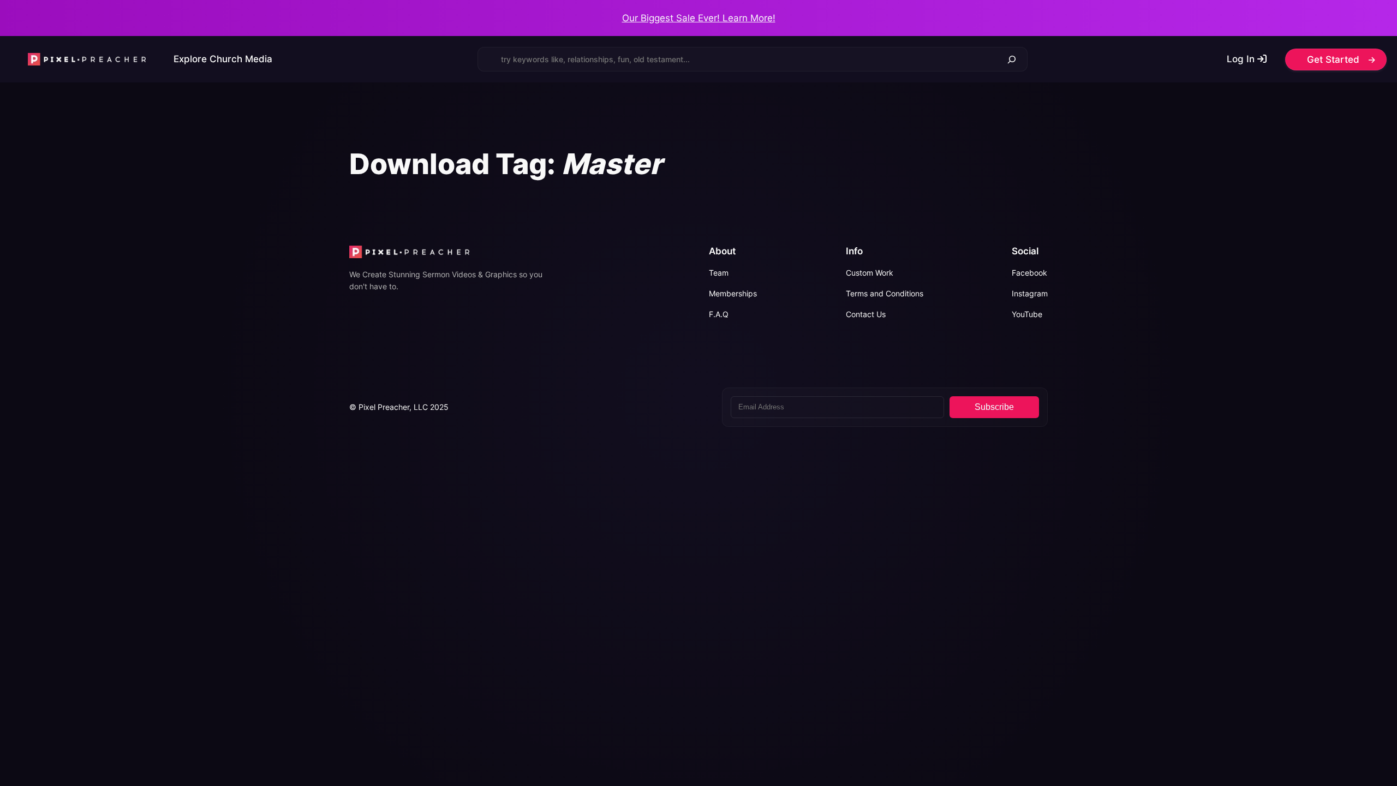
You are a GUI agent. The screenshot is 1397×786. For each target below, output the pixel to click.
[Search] (1012, 59)
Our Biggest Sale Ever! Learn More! (698, 18)
